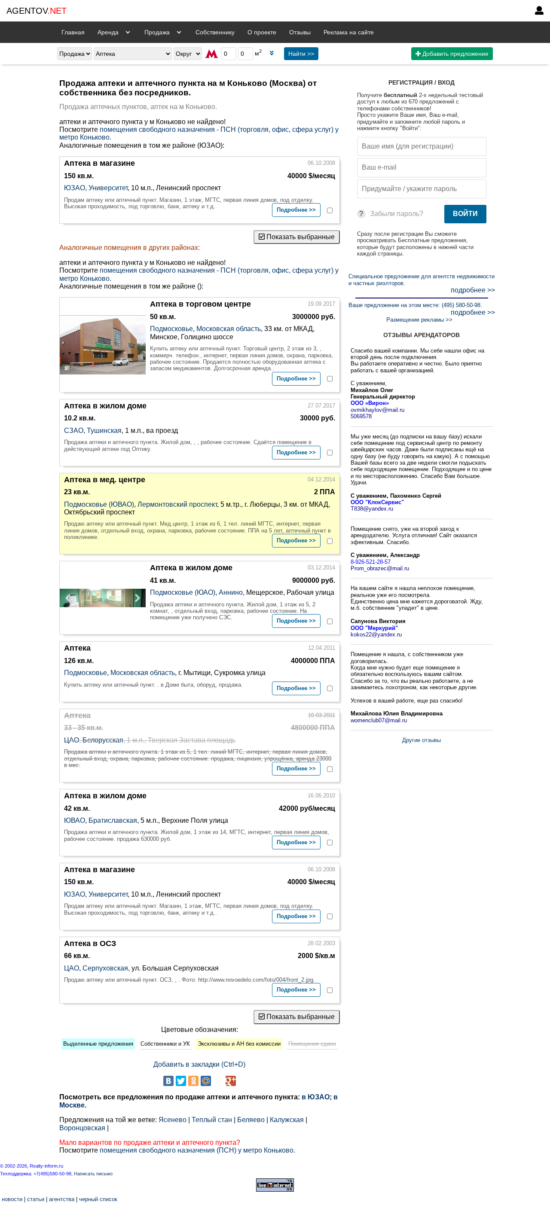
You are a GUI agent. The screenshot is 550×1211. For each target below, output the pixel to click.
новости (12, 1199)
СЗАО (73, 430)
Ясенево (172, 1119)
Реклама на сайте (349, 32)
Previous (70, 597)
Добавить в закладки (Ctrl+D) (199, 1064)
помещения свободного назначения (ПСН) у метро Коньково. (197, 1150)
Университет (108, 188)
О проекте (262, 32)
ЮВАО (74, 820)
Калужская (287, 1119)
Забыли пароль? (396, 213)
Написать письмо (93, 1173)
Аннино (231, 592)
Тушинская (104, 430)
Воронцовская (82, 1128)
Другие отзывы (421, 740)
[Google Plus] (231, 1081)
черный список (98, 1199)
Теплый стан (212, 1119)
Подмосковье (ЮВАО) (99, 504)
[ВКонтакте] (168, 1081)
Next (135, 597)
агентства (61, 1199)
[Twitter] (181, 1081)
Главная (73, 32)
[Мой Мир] (206, 1081)
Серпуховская (105, 968)
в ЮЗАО (316, 1097)
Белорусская (102, 740)
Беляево (251, 1119)
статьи (35, 1199)
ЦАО (71, 740)
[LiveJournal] (218, 1081)
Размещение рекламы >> (419, 319)
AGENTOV (36, 10)
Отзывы (300, 32)
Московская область (228, 328)
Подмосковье (171, 328)
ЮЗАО (74, 188)
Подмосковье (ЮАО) (182, 592)
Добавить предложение (455, 53)
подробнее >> (473, 290)
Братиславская (113, 820)
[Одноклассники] (193, 1081)
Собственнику (215, 32)
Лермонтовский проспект (177, 504)
